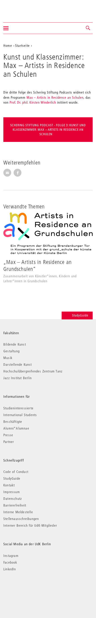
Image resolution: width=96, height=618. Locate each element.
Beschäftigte (12, 421)
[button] (88, 28)
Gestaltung (11, 351)
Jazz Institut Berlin (17, 378)
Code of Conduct (15, 471)
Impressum (11, 492)
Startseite (22, 45)
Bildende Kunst (14, 344)
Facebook (10, 562)
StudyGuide (80, 315)
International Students (20, 415)
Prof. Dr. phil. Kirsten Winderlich (33, 102)
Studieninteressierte (18, 408)
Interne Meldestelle (18, 512)
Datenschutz (12, 498)
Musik (8, 357)
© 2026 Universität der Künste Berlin (26, 588)
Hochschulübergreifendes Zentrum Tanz (33, 371)
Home (7, 45)
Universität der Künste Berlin (20, 8)
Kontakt (9, 485)
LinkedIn (9, 569)
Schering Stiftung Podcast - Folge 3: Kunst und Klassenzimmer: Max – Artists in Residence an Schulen (48, 129)
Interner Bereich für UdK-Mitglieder (30, 525)
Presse (8, 435)
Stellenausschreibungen (21, 518)
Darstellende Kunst (17, 364)
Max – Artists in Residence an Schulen (55, 97)
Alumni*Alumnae (16, 428)
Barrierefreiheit (14, 505)
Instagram (11, 555)
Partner (8, 441)
